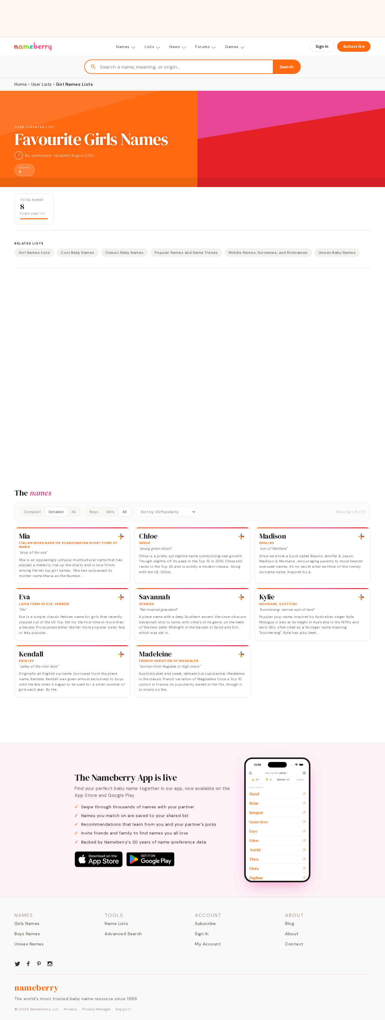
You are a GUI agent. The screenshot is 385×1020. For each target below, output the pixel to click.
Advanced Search (123, 933)
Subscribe (354, 46)
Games (232, 46)
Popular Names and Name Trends (186, 252)
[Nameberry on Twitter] (17, 963)
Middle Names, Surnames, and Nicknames (268, 252)
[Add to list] (121, 536)
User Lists (41, 84)
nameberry (36, 987)
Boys (94, 511)
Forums (202, 46)
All (73, 511)
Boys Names (27, 933)
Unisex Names (29, 944)
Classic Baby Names (124, 252)
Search (286, 66)
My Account (208, 944)
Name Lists (116, 923)
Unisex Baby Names (337, 252)
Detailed (56, 511)
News (174, 46)
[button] (192, 511)
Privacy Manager (96, 1009)
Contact (294, 944)
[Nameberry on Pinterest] (39, 963)
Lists (150, 46)
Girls (110, 511)
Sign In (322, 46)
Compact (32, 511)
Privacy (71, 1009)
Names (123, 46)
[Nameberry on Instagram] (50, 963)
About (292, 933)
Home (20, 84)
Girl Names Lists (34, 252)
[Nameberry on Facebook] (28, 963)
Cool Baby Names (77, 252)
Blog (289, 923)
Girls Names (27, 923)
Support (123, 1009)
